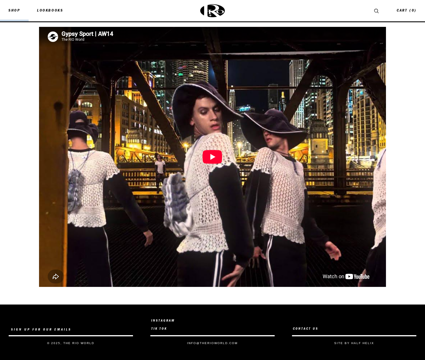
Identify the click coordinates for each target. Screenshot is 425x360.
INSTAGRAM (163, 320)
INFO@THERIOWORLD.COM (212, 343)
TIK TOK (159, 328)
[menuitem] (14, 10)
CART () (406, 10)
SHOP (14, 10)
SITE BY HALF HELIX (354, 343)
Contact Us (305, 328)
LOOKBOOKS (50, 10)
